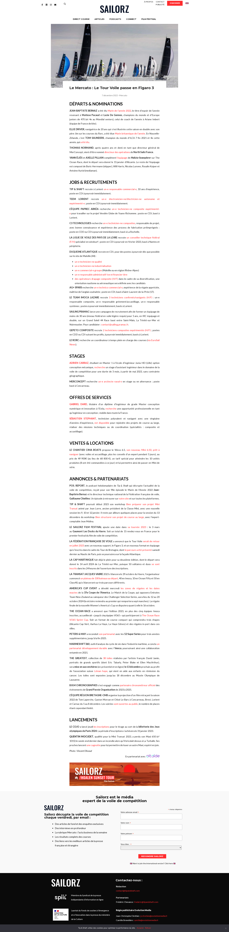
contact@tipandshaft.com (128, 890)
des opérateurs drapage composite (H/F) (96, 278)
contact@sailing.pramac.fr (114, 324)
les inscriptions (101, 726)
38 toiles (107, 658)
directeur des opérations (117, 152)
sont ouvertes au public (126, 703)
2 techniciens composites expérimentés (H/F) (127, 330)
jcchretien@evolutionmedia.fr (153, 916)
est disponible (101, 422)
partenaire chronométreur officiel (137, 685)
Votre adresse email (130, 812)
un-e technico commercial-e (108, 287)
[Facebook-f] (42, 5)
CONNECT (131, 19)
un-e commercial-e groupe (88, 270)
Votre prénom (127, 833)
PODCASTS (115, 19)
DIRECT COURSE (81, 19)
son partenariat (107, 633)
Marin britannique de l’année (130, 133)
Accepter (140, 928)
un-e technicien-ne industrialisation (93, 265)
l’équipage (121, 157)
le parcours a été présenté (138, 549)
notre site (124, 498)
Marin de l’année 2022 (119, 110)
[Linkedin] (46, 5)
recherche (99, 367)
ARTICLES (99, 19)
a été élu (84, 142)
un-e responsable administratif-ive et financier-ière (101, 274)
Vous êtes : (126, 844)
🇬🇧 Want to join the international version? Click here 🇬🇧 (152, 863)
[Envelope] (55, 5)
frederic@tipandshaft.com (146, 902)
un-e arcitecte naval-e (110, 381)
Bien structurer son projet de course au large (119, 517)
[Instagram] (51, 5)
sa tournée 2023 (137, 527)
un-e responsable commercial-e (120, 189)
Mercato (123, 95)
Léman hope (101, 671)
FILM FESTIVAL (148, 19)
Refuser (148, 928)
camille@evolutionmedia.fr (146, 920)
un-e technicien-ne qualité (88, 261)
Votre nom (126, 823)
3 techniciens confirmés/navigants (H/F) (130, 297)
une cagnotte (93, 745)
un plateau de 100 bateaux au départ (99, 578)
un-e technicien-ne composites (119, 223)
